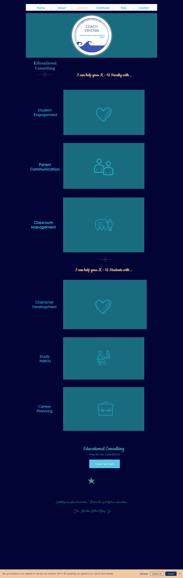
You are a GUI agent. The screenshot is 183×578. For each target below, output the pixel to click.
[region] (104, 112)
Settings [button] (144, 573)
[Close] (179, 574)
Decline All (156, 574)
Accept (171, 574)
